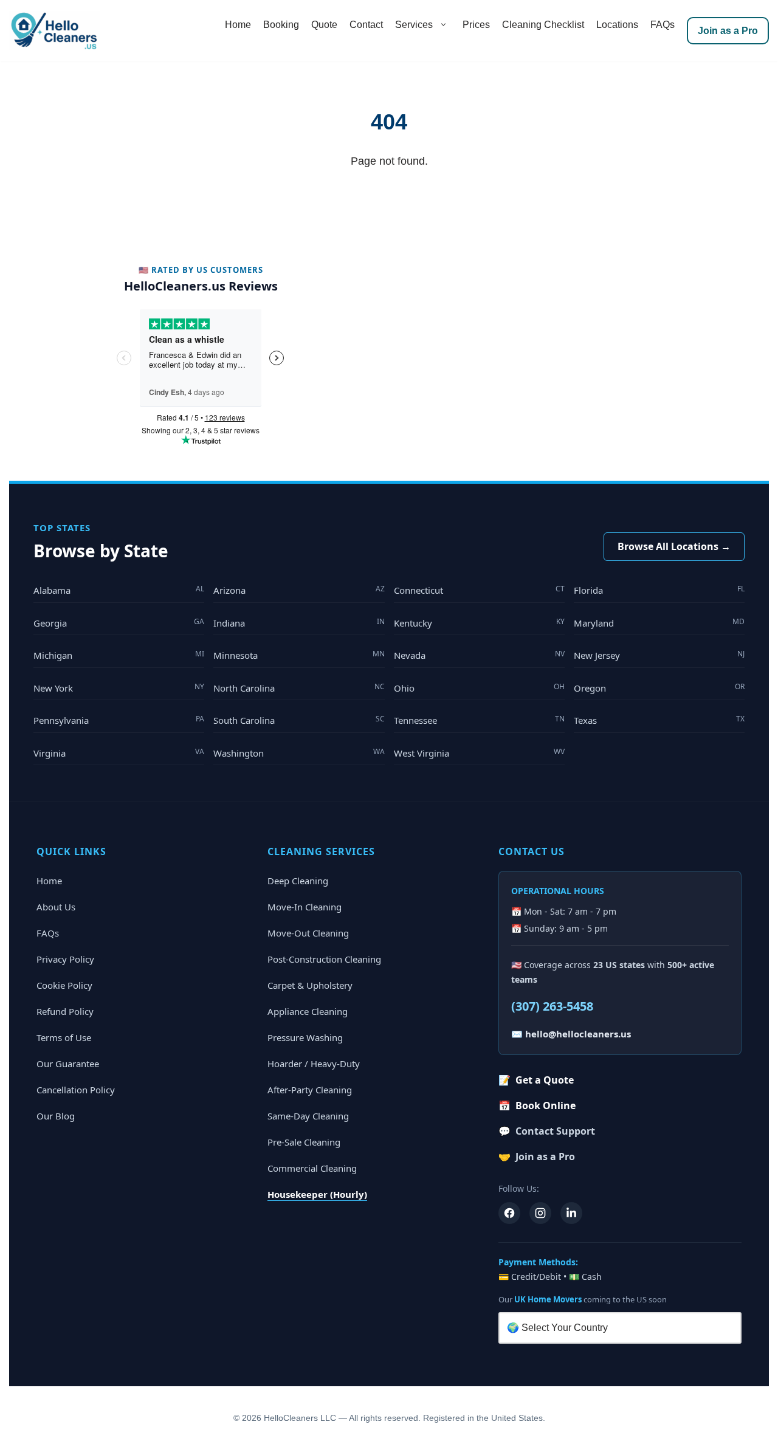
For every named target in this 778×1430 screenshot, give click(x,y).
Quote (324, 24)
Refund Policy (65, 1011)
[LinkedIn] (571, 1213)
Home (238, 24)
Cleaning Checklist (543, 24)
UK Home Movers (548, 1299)
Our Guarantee (67, 1063)
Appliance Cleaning (307, 1011)
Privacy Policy (65, 959)
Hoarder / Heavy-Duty (313, 1063)
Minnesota (298, 654)
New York (118, 687)
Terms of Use (63, 1037)
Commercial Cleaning (312, 1168)
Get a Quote (536, 1080)
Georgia (118, 622)
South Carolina (298, 719)
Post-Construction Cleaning (324, 959)
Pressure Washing (305, 1037)
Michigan (118, 654)
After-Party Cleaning (309, 1090)
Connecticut (479, 589)
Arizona (298, 589)
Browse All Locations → (674, 546)
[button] (443, 25)
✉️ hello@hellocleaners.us (571, 1034)
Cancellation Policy (75, 1090)
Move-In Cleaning (304, 907)
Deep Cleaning (297, 881)
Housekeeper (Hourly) (317, 1194)
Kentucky (479, 622)
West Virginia (479, 752)
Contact (366, 24)
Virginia (118, 752)
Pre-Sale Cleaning (303, 1142)
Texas (659, 719)
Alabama (118, 589)
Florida (659, 589)
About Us (55, 907)
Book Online (537, 1105)
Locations (617, 24)
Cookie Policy (64, 985)
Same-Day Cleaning (308, 1116)
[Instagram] (540, 1213)
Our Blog (55, 1116)
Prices (476, 24)
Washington (298, 752)
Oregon (659, 687)
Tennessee (479, 719)
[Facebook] (509, 1213)
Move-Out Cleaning (308, 933)
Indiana (298, 622)
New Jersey (659, 654)
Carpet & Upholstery (310, 985)
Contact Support (546, 1131)
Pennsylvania (118, 719)
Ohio (479, 687)
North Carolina (298, 687)
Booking (281, 24)
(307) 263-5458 (552, 1006)
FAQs (662, 24)
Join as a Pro (728, 31)
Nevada (479, 654)
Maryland (659, 622)
